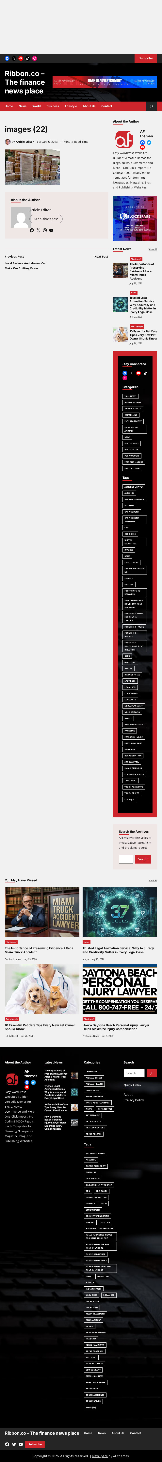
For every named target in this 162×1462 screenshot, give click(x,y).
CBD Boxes (101, 1191)
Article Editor (25, 142)
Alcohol (91, 1159)
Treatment (130, 780)
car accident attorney (99, 1184)
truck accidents (133, 787)
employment (131, 562)
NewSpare (100, 1456)
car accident (93, 1178)
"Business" (130, 396)
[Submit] (152, 1073)
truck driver (131, 793)
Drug (127, 556)
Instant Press (132, 674)
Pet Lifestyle (137, 326)
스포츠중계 (129, 799)
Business (91, 1172)
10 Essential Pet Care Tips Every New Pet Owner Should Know (143, 335)
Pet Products (93, 1121)
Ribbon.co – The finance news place (25, 82)
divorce (90, 1203)
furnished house (134, 626)
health (128, 668)
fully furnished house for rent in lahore (133, 604)
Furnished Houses (130, 635)
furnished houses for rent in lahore (134, 646)
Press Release (94, 1134)
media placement (134, 705)
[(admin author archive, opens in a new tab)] (8, 143)
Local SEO (130, 687)
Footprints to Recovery (132, 592)
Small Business (133, 768)
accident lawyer (95, 1153)
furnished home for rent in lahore (133, 617)
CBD (126, 527)
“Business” (136, 259)
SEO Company (131, 762)
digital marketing (96, 1197)
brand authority (96, 1166)
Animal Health (132, 408)
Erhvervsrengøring (134, 570)
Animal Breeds (132, 402)
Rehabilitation (132, 755)
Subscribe (35, 1444)
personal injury (133, 737)
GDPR (127, 655)
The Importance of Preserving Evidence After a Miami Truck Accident (142, 271)
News (133, 292)
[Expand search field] (151, 106)
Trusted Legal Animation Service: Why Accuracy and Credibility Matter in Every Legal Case (143, 305)
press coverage (133, 743)
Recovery (129, 749)
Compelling (131, 415)
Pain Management (134, 724)
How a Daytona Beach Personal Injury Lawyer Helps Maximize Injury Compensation (116, 1027)
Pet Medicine (93, 1115)
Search (143, 859)
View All (153, 249)
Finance (128, 578)
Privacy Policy (134, 1100)
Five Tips (129, 584)
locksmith (130, 699)
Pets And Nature (95, 1127)
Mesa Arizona (132, 712)
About (128, 1094)
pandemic (129, 730)
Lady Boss (130, 680)
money (128, 718)
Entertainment (133, 421)
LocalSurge (131, 693)
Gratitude (130, 662)
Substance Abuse (134, 774)
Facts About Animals (131, 429)
